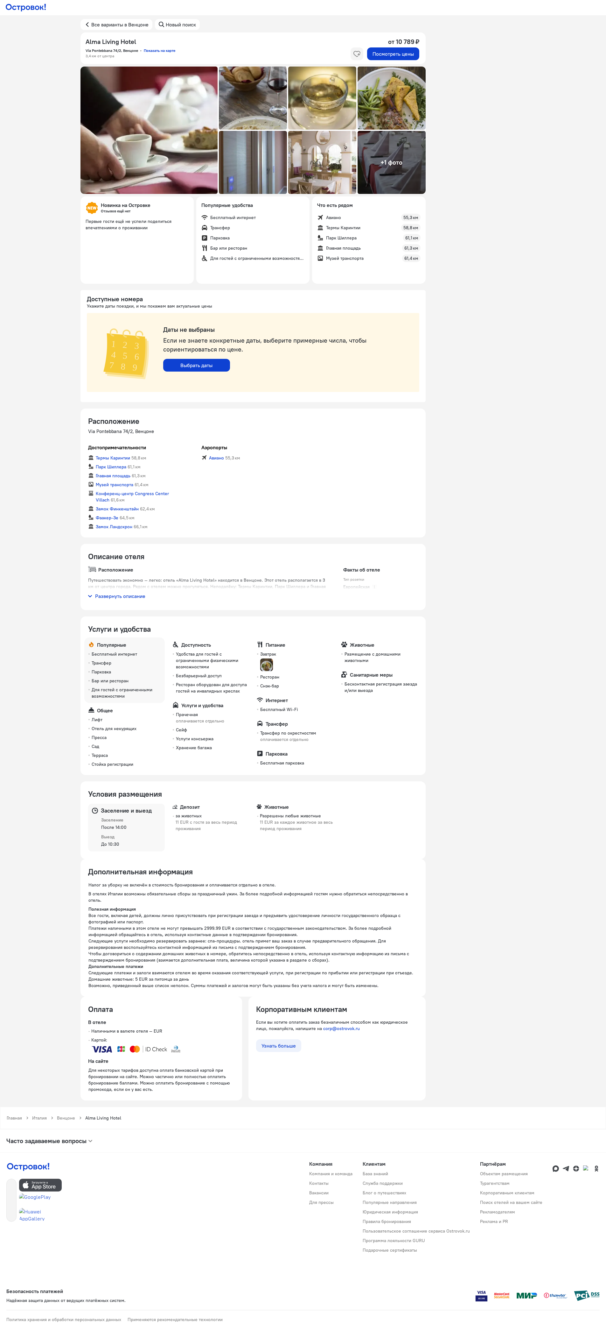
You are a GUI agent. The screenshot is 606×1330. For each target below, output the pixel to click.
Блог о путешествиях (384, 1193)
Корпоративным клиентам (507, 1193)
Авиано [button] (216, 458)
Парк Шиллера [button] (111, 467)
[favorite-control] (357, 53)
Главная (14, 1118)
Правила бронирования (387, 1221)
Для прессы (321, 1202)
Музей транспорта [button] (114, 484)
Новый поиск (181, 24)
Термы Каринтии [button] (113, 458)
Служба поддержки (383, 1183)
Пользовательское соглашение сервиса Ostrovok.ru (416, 1231)
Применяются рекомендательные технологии (175, 1319)
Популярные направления (390, 1202)
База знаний (375, 1174)
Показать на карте (159, 50)
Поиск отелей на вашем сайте (511, 1202)
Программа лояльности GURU (394, 1240)
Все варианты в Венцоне (120, 24)
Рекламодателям (497, 1212)
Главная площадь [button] (113, 476)
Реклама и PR (494, 1221)
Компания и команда (330, 1174)
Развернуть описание (120, 596)
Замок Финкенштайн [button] (117, 509)
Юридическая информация (390, 1212)
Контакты (319, 1183)
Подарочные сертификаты (390, 1250)
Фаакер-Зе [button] (107, 518)
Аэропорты (214, 447)
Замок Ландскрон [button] (114, 527)
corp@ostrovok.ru (341, 1028)
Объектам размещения (504, 1174)
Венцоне (66, 1118)
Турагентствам (495, 1183)
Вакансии (319, 1193)
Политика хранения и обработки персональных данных (63, 1319)
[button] (149, 130)
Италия (39, 1118)
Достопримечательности (117, 447)
